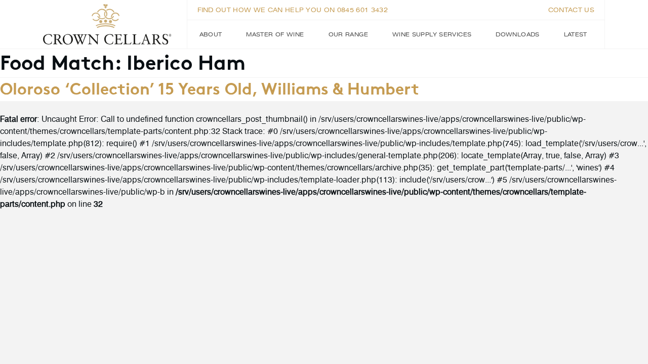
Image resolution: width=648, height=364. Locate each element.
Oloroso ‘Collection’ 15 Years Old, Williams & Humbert (209, 87)
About (210, 34)
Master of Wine (275, 34)
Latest (575, 34)
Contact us (571, 10)
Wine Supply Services (431, 34)
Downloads (517, 34)
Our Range (348, 34)
